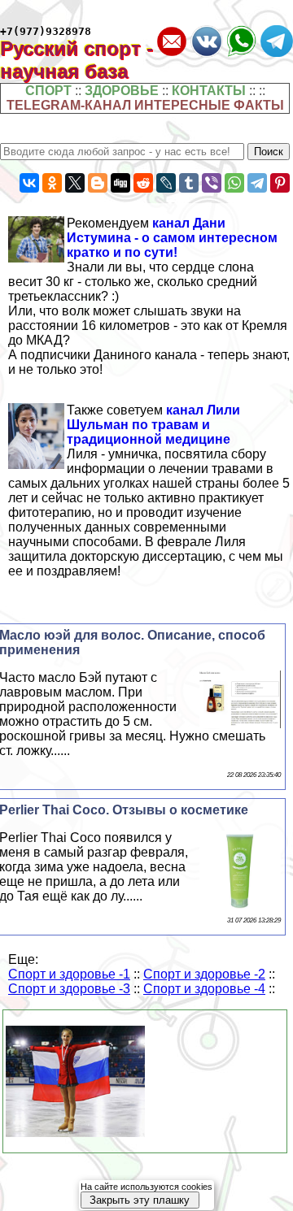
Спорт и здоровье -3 (69, 989)
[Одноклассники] (52, 183)
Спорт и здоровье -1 (69, 974)
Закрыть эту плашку (140, 1200)
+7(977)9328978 (45, 31)
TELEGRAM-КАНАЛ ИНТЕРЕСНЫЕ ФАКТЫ (145, 105)
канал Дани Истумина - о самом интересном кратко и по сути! (172, 237)
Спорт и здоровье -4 (204, 989)
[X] (75, 183)
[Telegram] (257, 183)
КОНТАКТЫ (209, 91)
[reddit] (143, 183)
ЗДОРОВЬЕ (122, 91)
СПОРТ (48, 91)
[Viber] (211, 183)
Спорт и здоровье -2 (204, 974)
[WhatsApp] (234, 183)
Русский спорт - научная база (76, 59)
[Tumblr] (189, 183)
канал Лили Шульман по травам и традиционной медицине (153, 424)
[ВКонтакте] (29, 183)
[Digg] (120, 183)
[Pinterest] (280, 183)
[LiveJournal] (166, 183)
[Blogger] (97, 183)
